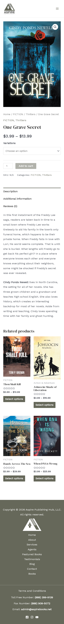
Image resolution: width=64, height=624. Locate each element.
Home (6, 114)
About (32, 539)
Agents (32, 549)
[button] (55, 27)
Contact (32, 568)
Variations (9, 143)
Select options (14, 398)
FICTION (18, 114)
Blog (32, 563)
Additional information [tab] (17, 198)
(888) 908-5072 (40, 603)
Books (32, 573)
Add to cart (26, 165)
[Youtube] (36, 617)
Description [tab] (10, 191)
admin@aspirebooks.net (36, 609)
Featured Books (32, 554)
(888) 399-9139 (44, 597)
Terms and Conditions (32, 590)
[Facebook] (27, 617)
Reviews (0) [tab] (10, 206)
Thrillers (30, 114)
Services (32, 544)
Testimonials (32, 559)
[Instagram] (32, 617)
